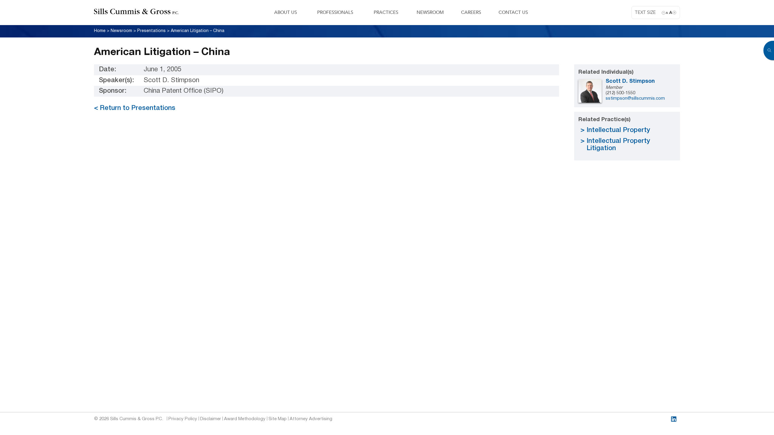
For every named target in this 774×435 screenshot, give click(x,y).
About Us (285, 12)
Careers (471, 12)
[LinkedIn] (674, 419)
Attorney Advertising (311, 419)
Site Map (277, 419)
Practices (386, 12)
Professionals (335, 12)
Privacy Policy (182, 419)
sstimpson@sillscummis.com (635, 98)
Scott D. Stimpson (630, 81)
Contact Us (513, 12)
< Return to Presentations (134, 108)
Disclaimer (210, 419)
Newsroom (430, 12)
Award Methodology (244, 419)
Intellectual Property (618, 130)
